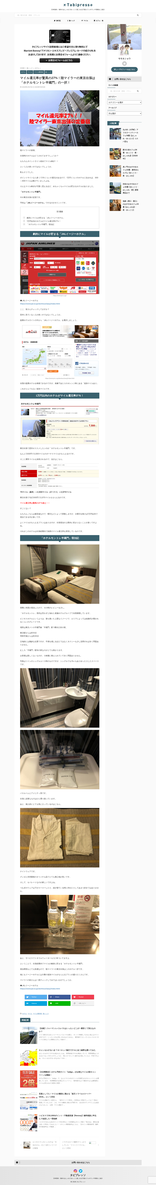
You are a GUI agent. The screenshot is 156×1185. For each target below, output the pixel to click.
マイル (85, 20)
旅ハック (72, 20)
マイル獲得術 (37, 1013)
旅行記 (58, 20)
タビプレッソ (78, 1175)
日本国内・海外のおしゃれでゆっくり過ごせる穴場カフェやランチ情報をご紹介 (78, 1178)
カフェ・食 (99, 20)
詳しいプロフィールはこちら (124, 69)
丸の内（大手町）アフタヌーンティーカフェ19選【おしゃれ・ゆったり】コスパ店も (130, 136)
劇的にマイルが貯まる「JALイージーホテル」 (46, 218)
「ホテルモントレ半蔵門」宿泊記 (40, 224)
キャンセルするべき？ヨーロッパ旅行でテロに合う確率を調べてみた (67, 1050)
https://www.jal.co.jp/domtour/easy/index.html (40, 304)
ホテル (24, 1013)
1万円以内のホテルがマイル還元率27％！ (44, 221)
